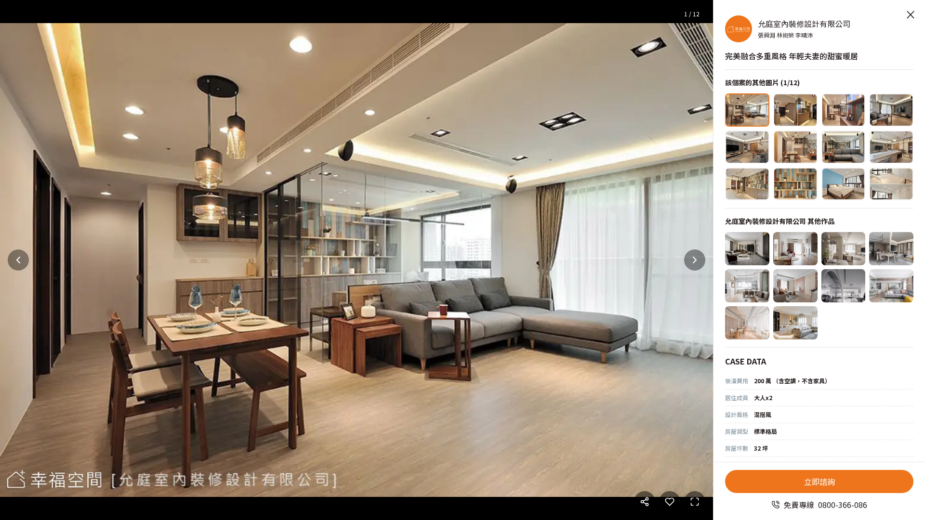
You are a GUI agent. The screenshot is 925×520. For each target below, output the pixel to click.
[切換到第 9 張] (747, 184)
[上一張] (18, 260)
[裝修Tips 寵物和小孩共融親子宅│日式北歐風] (891, 285)
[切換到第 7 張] (843, 147)
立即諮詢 (819, 481)
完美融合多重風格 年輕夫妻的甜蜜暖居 (791, 56)
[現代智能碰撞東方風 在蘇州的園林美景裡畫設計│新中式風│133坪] (843, 285)
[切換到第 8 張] (891, 147)
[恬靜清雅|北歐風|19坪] (795, 248)
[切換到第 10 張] (795, 184)
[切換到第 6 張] (795, 147)
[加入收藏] (669, 501)
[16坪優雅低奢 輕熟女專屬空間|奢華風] (747, 285)
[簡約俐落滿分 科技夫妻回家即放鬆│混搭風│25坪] (891, 248)
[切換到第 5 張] (747, 147)
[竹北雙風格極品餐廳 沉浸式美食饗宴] (747, 322)
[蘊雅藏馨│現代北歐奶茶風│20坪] (843, 248)
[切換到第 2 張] (795, 110)
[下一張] (694, 260)
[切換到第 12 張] (891, 184)
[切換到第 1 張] (747, 110)
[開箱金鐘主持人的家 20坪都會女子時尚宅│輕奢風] (795, 285)
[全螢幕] (694, 501)
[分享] (644, 501)
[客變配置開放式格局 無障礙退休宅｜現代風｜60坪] (747, 248)
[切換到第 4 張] (891, 110)
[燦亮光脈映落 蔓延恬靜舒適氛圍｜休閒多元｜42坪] (795, 322)
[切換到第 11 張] (843, 184)
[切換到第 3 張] (843, 110)
